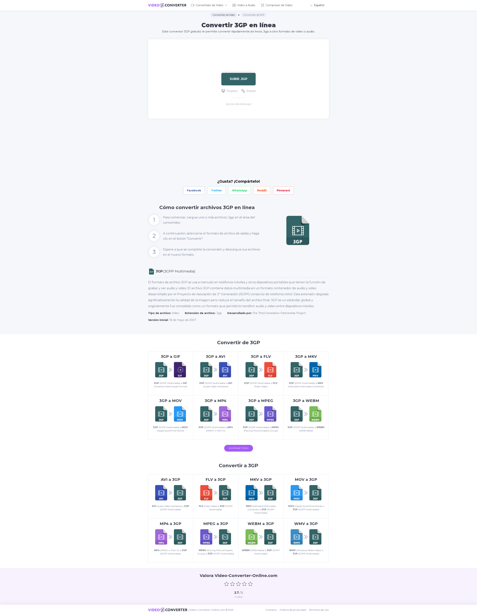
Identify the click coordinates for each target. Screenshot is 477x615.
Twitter (216, 190)
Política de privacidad (293, 609)
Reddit (262, 190)
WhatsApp (239, 190)
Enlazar (251, 91)
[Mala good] (233, 584)
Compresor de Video (279, 5)
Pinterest (283, 190)
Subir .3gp (238, 79)
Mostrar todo (238, 448)
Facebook (194, 190)
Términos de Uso (319, 609)
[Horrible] (227, 584)
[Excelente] (250, 584)
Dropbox (232, 91)
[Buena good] (244, 584)
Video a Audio (246, 5)
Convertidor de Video (209, 5)
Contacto (271, 609)
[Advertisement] (238, 51)
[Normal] (238, 584)
